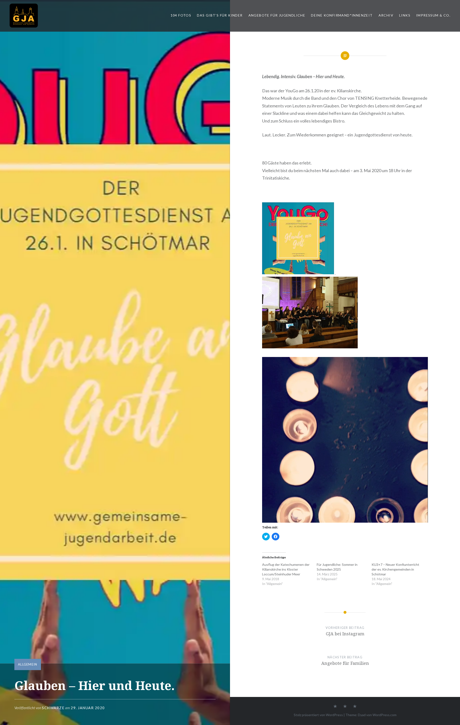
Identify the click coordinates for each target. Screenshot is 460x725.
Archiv (386, 15)
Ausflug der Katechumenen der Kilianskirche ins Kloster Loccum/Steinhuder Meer (286, 569)
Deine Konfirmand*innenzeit (342, 15)
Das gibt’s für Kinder (219, 15)
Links (404, 15)
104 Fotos (181, 15)
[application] (345, 440)
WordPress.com (385, 715)
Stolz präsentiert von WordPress (318, 715)
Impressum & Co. (433, 15)
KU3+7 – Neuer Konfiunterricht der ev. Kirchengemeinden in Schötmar (395, 569)
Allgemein (27, 664)
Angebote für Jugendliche (276, 15)
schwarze (53, 708)
